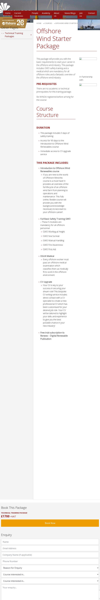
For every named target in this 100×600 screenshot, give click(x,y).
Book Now (50, 523)
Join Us (81, 14)
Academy (46, 13)
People (35, 13)
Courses (48, 23)
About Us (56, 14)
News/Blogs (70, 13)
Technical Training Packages (14, 35)
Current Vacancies (18, 14)
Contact (91, 13)
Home (8, 13)
